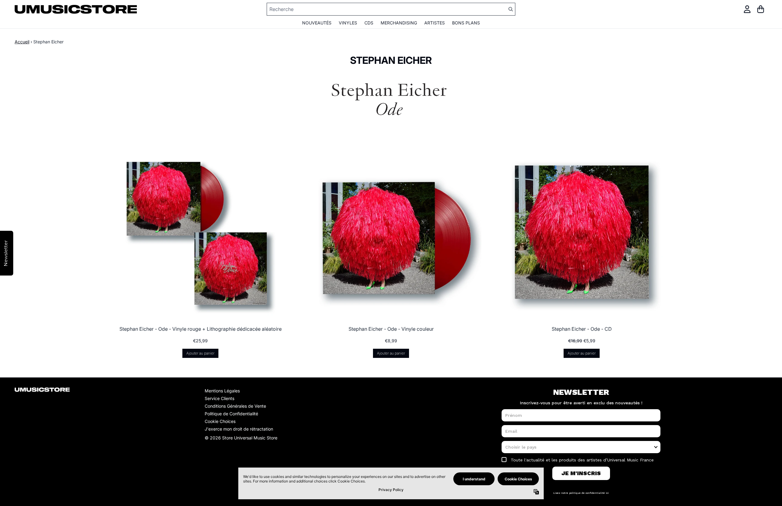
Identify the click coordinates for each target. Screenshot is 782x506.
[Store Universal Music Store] (76, 9)
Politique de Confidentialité (231, 413)
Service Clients (219, 398)
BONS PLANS (466, 22)
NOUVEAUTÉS (316, 22)
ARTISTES (434, 22)
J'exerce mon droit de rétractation (239, 428)
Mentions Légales (222, 390)
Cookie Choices (220, 421)
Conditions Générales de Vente (235, 406)
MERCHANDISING (399, 22)
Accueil (22, 41)
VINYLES (348, 22)
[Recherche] (510, 9)
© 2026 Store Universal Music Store (241, 437)
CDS (368, 22)
